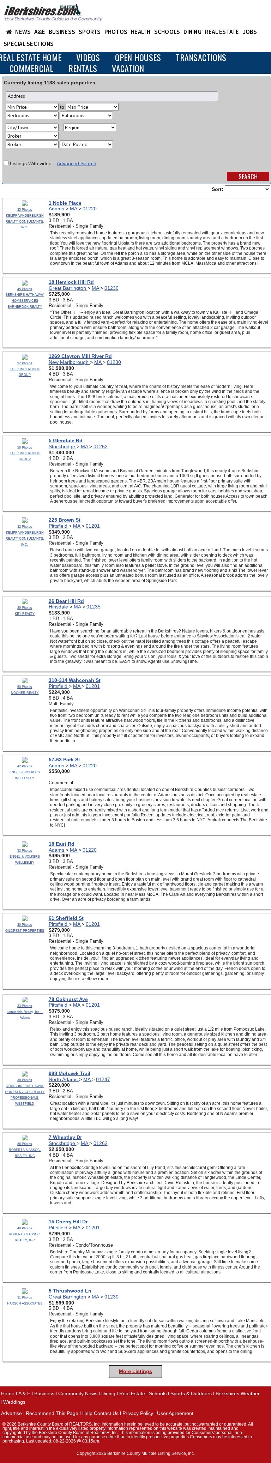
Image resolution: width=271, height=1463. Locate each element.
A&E (39, 32)
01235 (93, 607)
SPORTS (90, 32)
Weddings (14, 1402)
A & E (24, 1393)
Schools (158, 1393)
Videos (88, 57)
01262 (101, 446)
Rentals (82, 68)
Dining (108, 1393)
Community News (77, 1393)
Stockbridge (63, 446)
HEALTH (141, 32)
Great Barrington (68, 288)
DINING (192, 32)
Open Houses (138, 57)
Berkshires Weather (238, 1393)
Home (7, 1393)
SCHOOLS (167, 32)
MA (74, 208)
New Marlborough (69, 362)
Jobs (250, 32)
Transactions (201, 57)
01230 (111, 288)
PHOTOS (116, 32)
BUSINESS (62, 32)
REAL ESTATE (222, 32)
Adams (57, 208)
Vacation (128, 68)
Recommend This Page (52, 1413)
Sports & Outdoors (191, 1393)
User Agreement (175, 1413)
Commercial (32, 68)
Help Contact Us (100, 1413)
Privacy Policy (137, 1413)
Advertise (11, 1413)
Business (44, 1393)
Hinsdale (59, 607)
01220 (90, 208)
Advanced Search (76, 163)
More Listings (135, 1371)
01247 (103, 1079)
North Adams (64, 1079)
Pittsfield (59, 526)
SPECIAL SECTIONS (29, 44)
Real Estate (132, 1393)
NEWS (23, 32)
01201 (93, 526)
